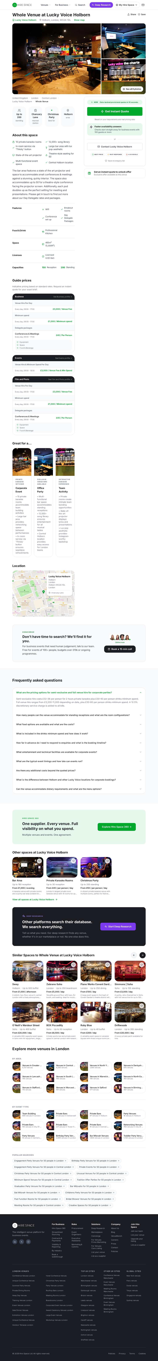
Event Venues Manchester (109, 1283)
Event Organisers (76, 1233)
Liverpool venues (88, 1310)
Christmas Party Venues (55, 1281)
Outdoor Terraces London (22, 1325)
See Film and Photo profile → (60, 379)
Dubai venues (132, 1286)
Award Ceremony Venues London (59, 1310)
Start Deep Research (119, 926)
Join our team (137, 1231)
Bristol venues (86, 1295)
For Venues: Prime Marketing (98, 1241)
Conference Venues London (23, 1276)
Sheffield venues (87, 1340)
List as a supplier (98, 1256)
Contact (114, 1247)
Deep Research (103, 5)
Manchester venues (89, 1281)
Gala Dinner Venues (20, 1310)
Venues (44, 5)
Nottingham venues (89, 1330)
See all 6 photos (133, 89)
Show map (79, 20)
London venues (87, 1276)
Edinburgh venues (88, 1290)
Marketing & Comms (77, 1245)
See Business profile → (62, 297)
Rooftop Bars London (54, 1290)
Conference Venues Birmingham (112, 1296)
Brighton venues (87, 1315)
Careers (114, 1240)
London (34, 98)
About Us (115, 1228)
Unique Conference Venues (23, 1281)
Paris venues (132, 1281)
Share (133, 14)
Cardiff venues (87, 1320)
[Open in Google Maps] (43, 593)
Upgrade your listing (137, 1240)
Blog (113, 1232)
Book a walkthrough (57, 1255)
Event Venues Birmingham (109, 1303)
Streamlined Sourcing (57, 1233)
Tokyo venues (132, 1290)
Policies (114, 1251)
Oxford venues (87, 1335)
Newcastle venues (88, 1325)
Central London (49, 98)
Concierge (95, 1236)
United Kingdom (20, 98)
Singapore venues (134, 1295)
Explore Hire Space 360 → (116, 826)
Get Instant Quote (117, 111)
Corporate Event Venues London (59, 1305)
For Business (61, 5)
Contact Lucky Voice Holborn (116, 146)
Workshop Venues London (57, 1320)
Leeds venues (86, 1300)
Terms (132, 1353)
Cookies (142, 1353)
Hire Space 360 (58, 1228)
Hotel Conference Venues (56, 1276)
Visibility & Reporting (56, 1245)
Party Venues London (54, 1286)
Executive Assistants (76, 1239)
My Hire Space (126, 5)
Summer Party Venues (21, 1286)
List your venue (98, 1252)
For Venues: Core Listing (96, 1247)
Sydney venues (133, 1300)
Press (113, 1244)
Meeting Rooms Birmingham (110, 1310)
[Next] (142, 955)
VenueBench (116, 1236)
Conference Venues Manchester (112, 1276)
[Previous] (134, 955)
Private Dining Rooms (21, 1290)
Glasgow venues (87, 1305)
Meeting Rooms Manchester (110, 1290)
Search (81, 5)
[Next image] (40, 867)
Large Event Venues (54, 1315)
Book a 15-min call (121, 649)
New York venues (133, 1276)
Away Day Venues (19, 1295)
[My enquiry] (143, 5)
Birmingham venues (89, 1286)
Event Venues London (21, 1305)
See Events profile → (63, 358)
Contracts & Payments (57, 1239)
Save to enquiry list (116, 161)
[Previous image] (16, 867)
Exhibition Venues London (23, 1315)
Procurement (77, 1228)
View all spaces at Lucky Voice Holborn (33, 899)
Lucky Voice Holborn (25, 20)
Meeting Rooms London (56, 1295)
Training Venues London (22, 1300)
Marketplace (96, 1232)
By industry (57, 1250)
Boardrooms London (54, 1300)
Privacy (122, 1353)
